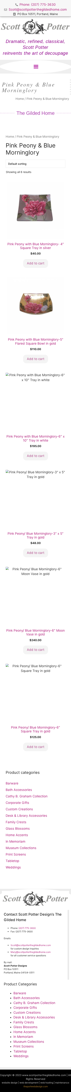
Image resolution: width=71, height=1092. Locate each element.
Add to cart (35, 263)
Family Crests (16, 822)
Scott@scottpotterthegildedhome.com (31, 945)
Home (20, 99)
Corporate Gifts (17, 803)
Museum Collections (21, 848)
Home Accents (17, 835)
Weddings (13, 867)
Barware (12, 783)
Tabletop (12, 861)
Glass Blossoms (18, 828)
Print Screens (16, 854)
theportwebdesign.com (35, 1086)
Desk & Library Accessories (26, 816)
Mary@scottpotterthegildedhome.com (31, 952)
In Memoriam (15, 841)
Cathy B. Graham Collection (27, 796)
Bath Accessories (19, 790)
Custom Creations (19, 809)
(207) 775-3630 (27, 928)
